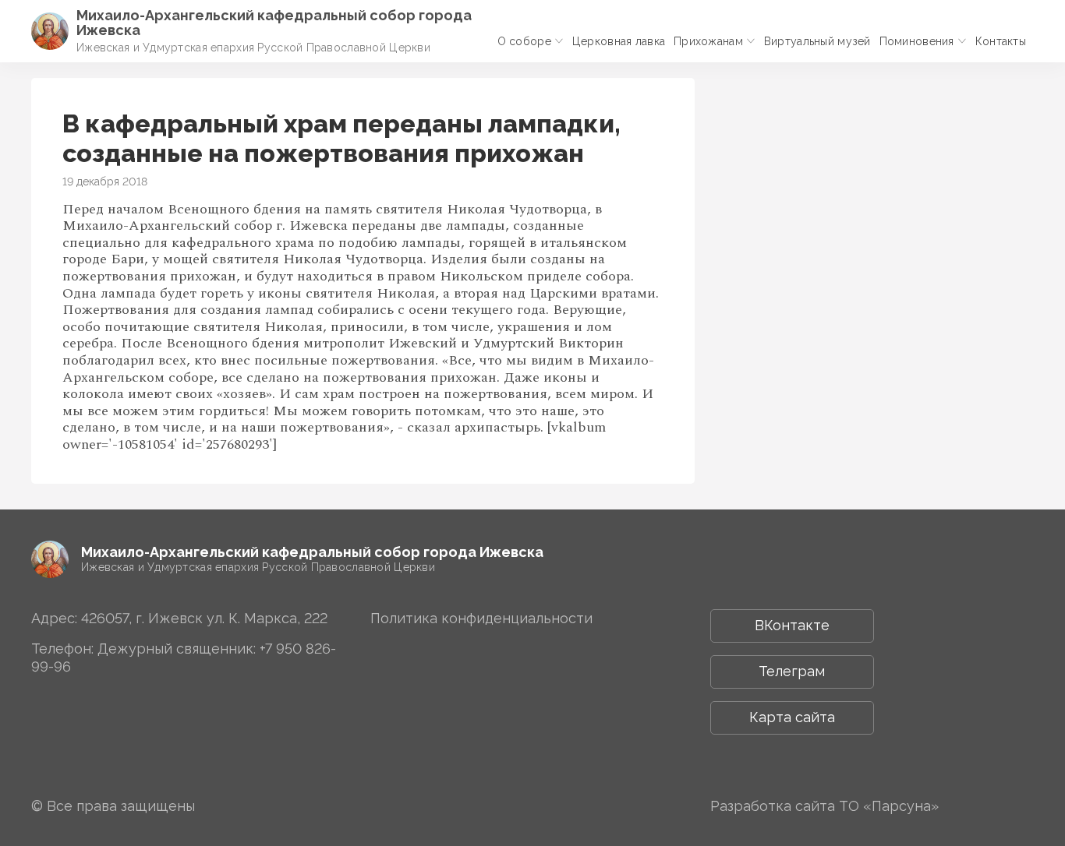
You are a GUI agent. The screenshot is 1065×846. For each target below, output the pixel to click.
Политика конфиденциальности (481, 618)
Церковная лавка (618, 41)
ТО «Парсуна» (889, 806)
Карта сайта (792, 717)
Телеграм (792, 671)
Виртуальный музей (817, 41)
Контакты (1000, 41)
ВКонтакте (792, 625)
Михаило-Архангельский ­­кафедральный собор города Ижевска (274, 22)
